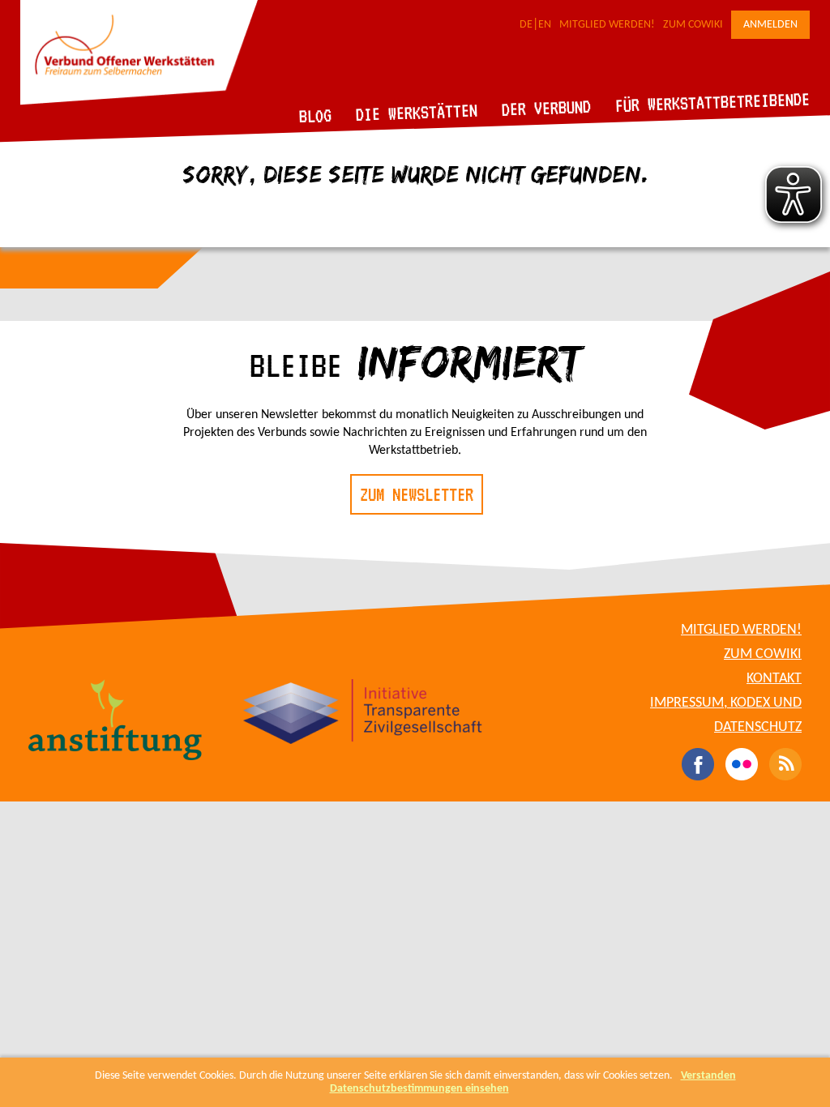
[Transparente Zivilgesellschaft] (362, 714)
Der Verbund (547, 108)
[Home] (139, 102)
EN (544, 25)
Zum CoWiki (693, 25)
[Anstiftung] (115, 722)
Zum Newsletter (416, 494)
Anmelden (770, 25)
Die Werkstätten (417, 112)
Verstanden (708, 1076)
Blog (315, 115)
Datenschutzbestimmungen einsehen (419, 1089)
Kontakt (774, 678)
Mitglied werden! (607, 25)
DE (526, 25)
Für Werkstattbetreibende (712, 101)
